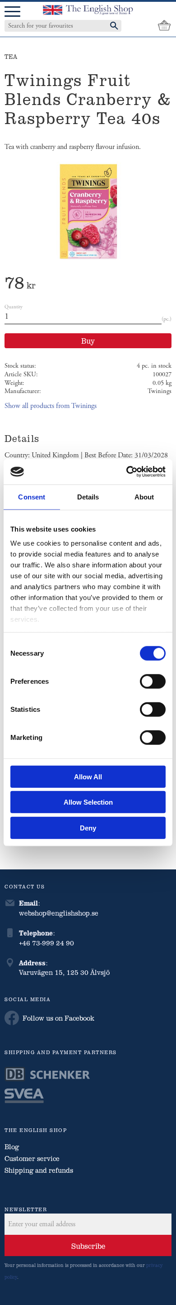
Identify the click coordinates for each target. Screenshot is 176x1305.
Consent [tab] (31, 496)
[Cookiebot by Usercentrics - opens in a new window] (127, 472)
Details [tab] (88, 496)
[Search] (114, 26)
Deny (88, 827)
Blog (12, 1146)
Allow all (88, 776)
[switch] (153, 681)
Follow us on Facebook (58, 1018)
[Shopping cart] (164, 26)
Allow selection (88, 802)
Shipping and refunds (39, 1170)
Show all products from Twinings (51, 406)
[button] (12, 12)
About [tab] (144, 496)
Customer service (32, 1158)
